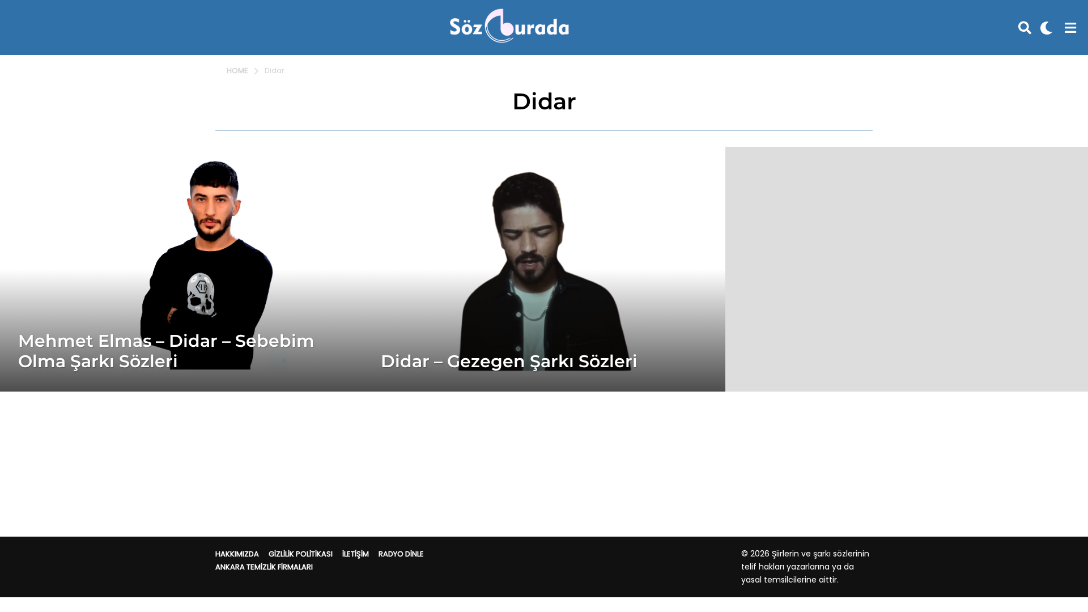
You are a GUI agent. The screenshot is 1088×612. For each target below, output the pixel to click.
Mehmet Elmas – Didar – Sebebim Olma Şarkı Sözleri (166, 351)
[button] (1024, 27)
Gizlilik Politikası (301, 554)
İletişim (355, 554)
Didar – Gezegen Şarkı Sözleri (509, 361)
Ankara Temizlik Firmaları (264, 567)
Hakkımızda (237, 554)
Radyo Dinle (401, 554)
